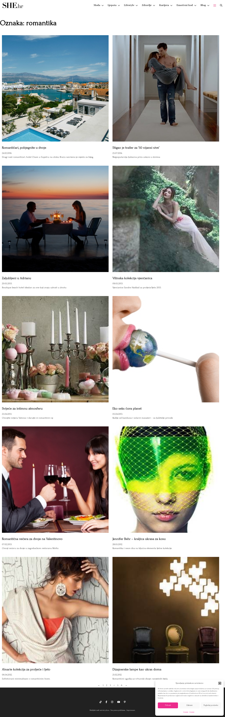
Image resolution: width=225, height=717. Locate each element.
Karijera (164, 5)
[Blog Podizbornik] (208, 5)
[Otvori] (221, 5)
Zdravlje (147, 5)
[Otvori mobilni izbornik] (214, 5)
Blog (203, 5)
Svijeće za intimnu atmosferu (22, 408)
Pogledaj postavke (211, 705)
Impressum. (130, 710)
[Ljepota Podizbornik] (119, 5)
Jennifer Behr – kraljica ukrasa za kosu (139, 539)
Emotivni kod (184, 5)
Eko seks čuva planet (127, 408)
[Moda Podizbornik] (102, 5)
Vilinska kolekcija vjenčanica (132, 278)
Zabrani (189, 705)
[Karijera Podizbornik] (171, 5)
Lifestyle (129, 5)
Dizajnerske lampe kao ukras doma (137, 669)
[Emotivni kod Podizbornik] (195, 5)
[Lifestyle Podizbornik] (137, 5)
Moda (97, 5)
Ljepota (112, 5)
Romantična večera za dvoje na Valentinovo (32, 539)
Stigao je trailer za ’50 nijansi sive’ (136, 148)
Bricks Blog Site (112, 694)
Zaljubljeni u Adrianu (16, 278)
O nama (185, 712)
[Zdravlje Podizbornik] (154, 5)
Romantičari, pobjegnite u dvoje (24, 148)
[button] (219, 683)
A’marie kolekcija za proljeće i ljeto (26, 669)
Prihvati (168, 705)
